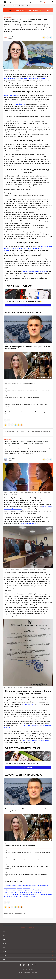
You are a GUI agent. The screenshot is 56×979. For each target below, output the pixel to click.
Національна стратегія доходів (41, 431)
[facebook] (20, 965)
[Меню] (52, 2)
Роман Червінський (20, 913)
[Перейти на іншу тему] (45, 2)
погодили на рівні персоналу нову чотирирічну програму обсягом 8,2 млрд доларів (28, 248)
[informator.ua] (5, 2)
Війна (16, 2)
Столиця (21, 2)
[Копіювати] (50, 37)
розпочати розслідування (29, 523)
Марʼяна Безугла (8, 913)
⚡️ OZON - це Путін (33, 10)
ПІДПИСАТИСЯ (28, 305)
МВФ (29, 431)
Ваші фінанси (27, 972)
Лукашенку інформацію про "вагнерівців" (35, 740)
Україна (11, 2)
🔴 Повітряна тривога (19, 10)
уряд (17, 431)
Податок (23, 431)
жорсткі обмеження (19, 104)
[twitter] (28, 965)
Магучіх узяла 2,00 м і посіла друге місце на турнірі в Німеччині (22, 397)
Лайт (35, 2)
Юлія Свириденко (9, 431)
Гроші (26, 2)
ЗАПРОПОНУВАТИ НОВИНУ (28, 927)
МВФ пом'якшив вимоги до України (35, 271)
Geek (36, 972)
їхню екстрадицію (28, 704)
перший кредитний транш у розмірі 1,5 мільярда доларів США (25, 78)
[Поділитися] (47, 37)
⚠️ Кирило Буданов (45, 10)
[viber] (35, 965)
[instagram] (24, 965)
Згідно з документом (11, 95)
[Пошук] (48, 2)
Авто (33, 972)
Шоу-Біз (31, 2)
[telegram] (32, 965)
